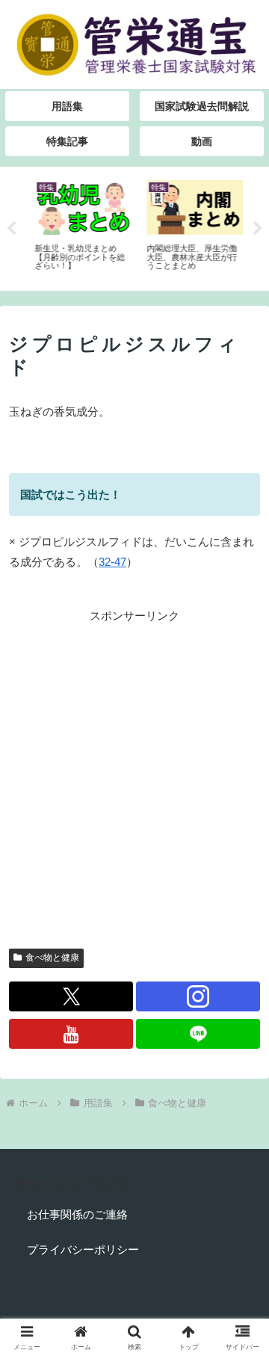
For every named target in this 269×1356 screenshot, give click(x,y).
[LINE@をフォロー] (198, 1034)
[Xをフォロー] (71, 996)
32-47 (112, 561)
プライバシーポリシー (83, 1249)
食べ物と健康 (52, 957)
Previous (11, 228)
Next (257, 228)
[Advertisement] (134, 760)
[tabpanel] (77, 226)
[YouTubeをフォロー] (71, 1034)
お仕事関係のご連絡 (77, 1214)
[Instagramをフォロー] (198, 996)
